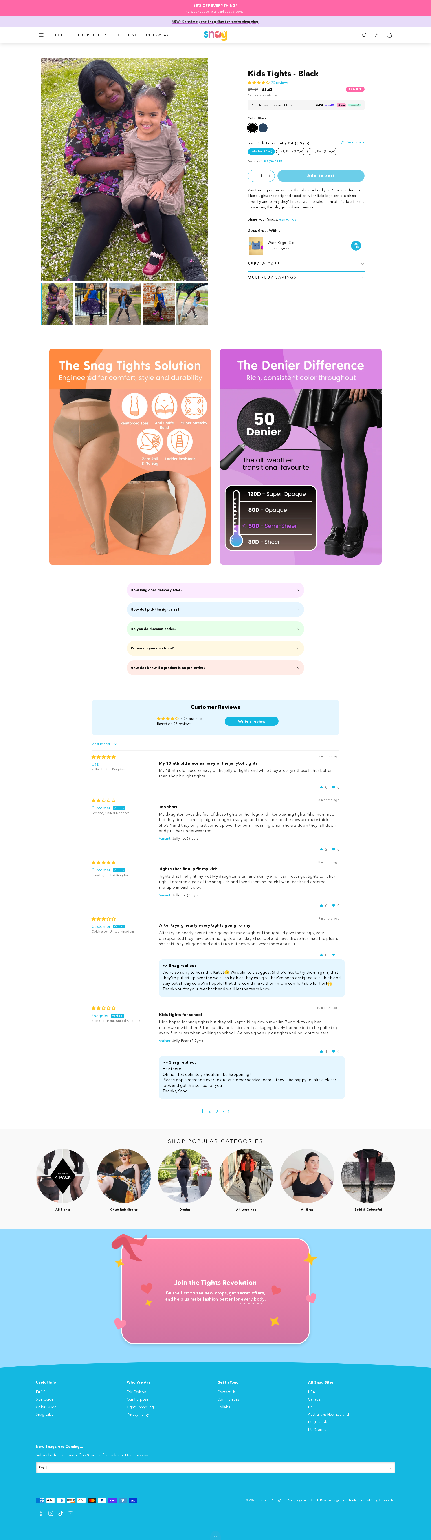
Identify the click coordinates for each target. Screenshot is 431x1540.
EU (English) (318, 1422)
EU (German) (319, 1429)
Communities (228, 1399)
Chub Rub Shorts (93, 35)
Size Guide (44, 1399)
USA (311, 1392)
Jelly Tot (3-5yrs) (261, 151)
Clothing (128, 35)
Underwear (157, 35)
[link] (377, 35)
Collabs (223, 1407)
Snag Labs (44, 1414)
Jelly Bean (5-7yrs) (291, 151)
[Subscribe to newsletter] (390, 1467)
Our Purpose (138, 1399)
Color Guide (46, 1407)
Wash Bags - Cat (281, 242)
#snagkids (287, 219)
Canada (314, 1399)
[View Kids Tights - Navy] (263, 127)
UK (310, 1407)
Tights (61, 35)
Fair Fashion (136, 1392)
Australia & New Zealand (328, 1414)
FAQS (40, 1392)
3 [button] (217, 1111)
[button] (41, 35)
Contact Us (226, 1392)
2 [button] (210, 1111)
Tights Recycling (140, 1407)
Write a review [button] (252, 721)
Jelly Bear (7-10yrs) (322, 151)
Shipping (253, 95)
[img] (104, 756)
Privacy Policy (138, 1414)
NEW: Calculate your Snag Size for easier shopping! (215, 22)
